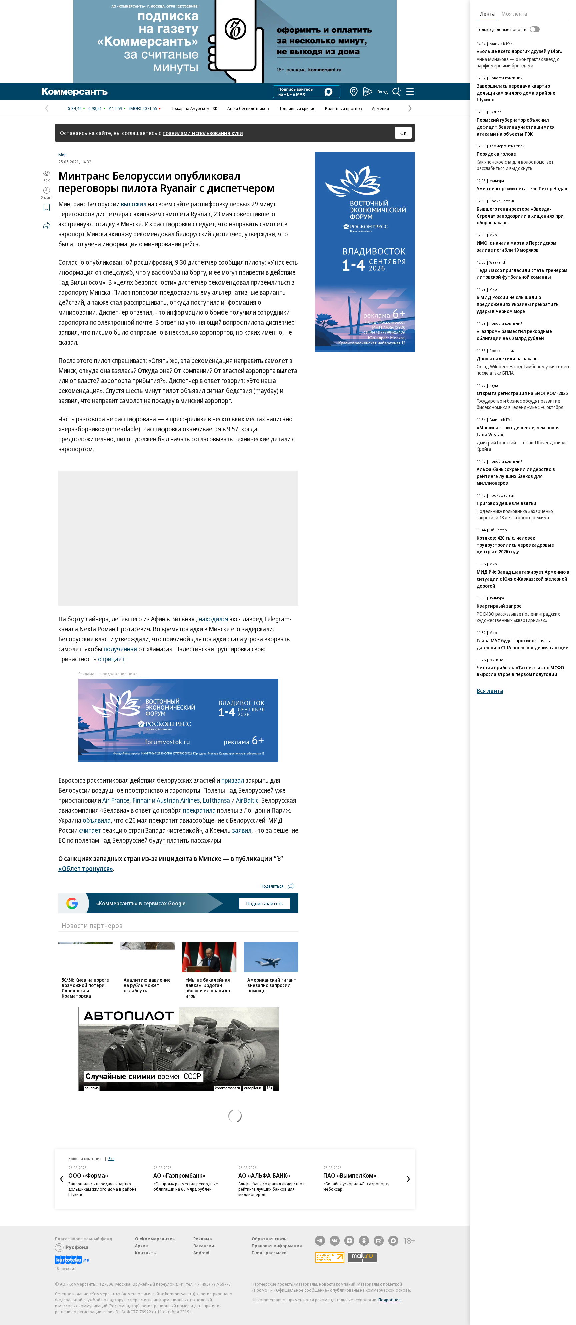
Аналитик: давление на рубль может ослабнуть (147, 985)
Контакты (146, 1253)
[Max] (393, 1241)
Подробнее (389, 1300)
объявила (97, 820)
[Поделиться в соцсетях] (47, 225)
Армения (380, 108)
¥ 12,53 (115, 108)
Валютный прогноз (343, 108)
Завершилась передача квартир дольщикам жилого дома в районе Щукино (102, 1189)
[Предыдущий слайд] (61, 1179)
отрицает (111, 659)
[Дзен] (349, 1241)
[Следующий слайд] (408, 1179)
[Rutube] (379, 1241)
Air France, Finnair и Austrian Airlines (151, 800)
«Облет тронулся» (85, 868)
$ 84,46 (75, 108)
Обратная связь (269, 1239)
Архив (141, 1246)
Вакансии (203, 1246)
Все (111, 1158)
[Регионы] (354, 92)
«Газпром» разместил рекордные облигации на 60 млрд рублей (185, 1186)
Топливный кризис (297, 108)
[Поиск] (397, 92)
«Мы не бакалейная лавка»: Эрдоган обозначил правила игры (207, 988)
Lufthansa (216, 800)
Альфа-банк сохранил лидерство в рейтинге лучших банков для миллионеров (272, 1189)
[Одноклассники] (364, 1241)
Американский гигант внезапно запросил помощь (271, 985)
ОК (403, 133)
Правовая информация (277, 1246)
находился (213, 619)
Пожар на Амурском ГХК (194, 108)
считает (90, 830)
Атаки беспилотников (248, 108)
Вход (382, 92)
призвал (232, 780)
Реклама (202, 1239)
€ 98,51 (95, 108)
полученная (120, 649)
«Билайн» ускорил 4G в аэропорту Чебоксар (356, 1186)
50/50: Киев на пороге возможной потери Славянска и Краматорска (85, 988)
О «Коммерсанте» (155, 1239)
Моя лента (514, 13)
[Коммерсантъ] (75, 91)
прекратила (199, 810)
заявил (241, 830)
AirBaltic (247, 800)
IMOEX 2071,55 (143, 108)
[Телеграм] (320, 1241)
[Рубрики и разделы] (410, 92)
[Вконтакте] (335, 1241)
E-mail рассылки (269, 1253)
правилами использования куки (203, 133)
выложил (133, 204)
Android (201, 1253)
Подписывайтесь (264, 903)
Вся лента (490, 691)
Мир (62, 155)
